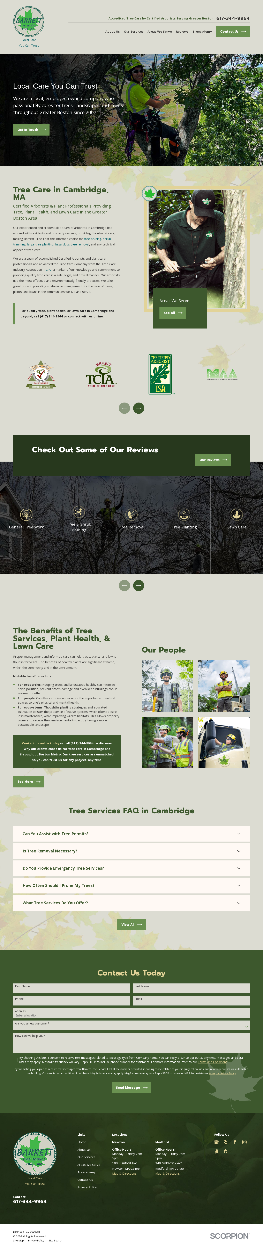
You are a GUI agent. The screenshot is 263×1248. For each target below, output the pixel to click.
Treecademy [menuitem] (202, 31)
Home (81, 1142)
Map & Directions (124, 1173)
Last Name (142, 986)
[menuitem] (18, 1240)
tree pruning (92, 239)
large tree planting (40, 244)
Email (138, 999)
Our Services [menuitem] (133, 31)
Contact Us (85, 1179)
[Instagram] (244, 1142)
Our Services (86, 1157)
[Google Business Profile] (216, 1142)
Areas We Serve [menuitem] (160, 31)
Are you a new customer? (32, 1023)
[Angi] (216, 1151)
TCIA (47, 269)
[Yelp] (226, 1142)
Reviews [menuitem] (182, 31)
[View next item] (138, 408)
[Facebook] (235, 1142)
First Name (22, 986)
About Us (84, 1150)
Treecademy (86, 1172)
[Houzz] (226, 1151)
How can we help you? (30, 1036)
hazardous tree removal (72, 244)
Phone (19, 999)
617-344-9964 (233, 18)
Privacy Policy (87, 1187)
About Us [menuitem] (112, 31)
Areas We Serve (88, 1164)
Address (20, 1011)
